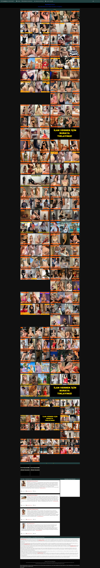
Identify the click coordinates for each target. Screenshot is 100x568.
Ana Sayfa (22, 479)
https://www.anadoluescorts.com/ (35, 565)
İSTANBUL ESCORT (7, 1)
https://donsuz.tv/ (63, 565)
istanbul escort (25, 566)
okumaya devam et (43, 488)
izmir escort (22, 567)
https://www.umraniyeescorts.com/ (47, 565)
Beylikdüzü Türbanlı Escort (32, 509)
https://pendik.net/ (57, 565)
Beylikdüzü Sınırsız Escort (32, 481)
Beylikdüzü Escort (29, 479)
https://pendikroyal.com (71, 565)
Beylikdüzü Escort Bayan (32, 495)
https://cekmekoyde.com (24, 565)
